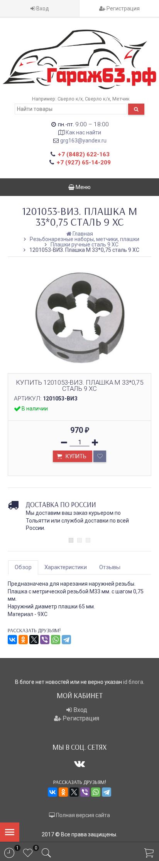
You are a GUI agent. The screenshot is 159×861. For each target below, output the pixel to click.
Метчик (121, 99)
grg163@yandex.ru (83, 140)
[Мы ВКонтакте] (79, 764)
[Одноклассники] (23, 639)
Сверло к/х (70, 99)
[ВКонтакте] (12, 639)
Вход (42, 8)
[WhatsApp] (55, 639)
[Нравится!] (99, 456)
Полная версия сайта (82, 815)
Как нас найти (83, 132)
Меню (82, 187)
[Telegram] (66, 639)
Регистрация (122, 8)
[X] (34, 639)
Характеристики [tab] (65, 567)
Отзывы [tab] (109, 567)
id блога (133, 682)
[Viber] (44, 639)
